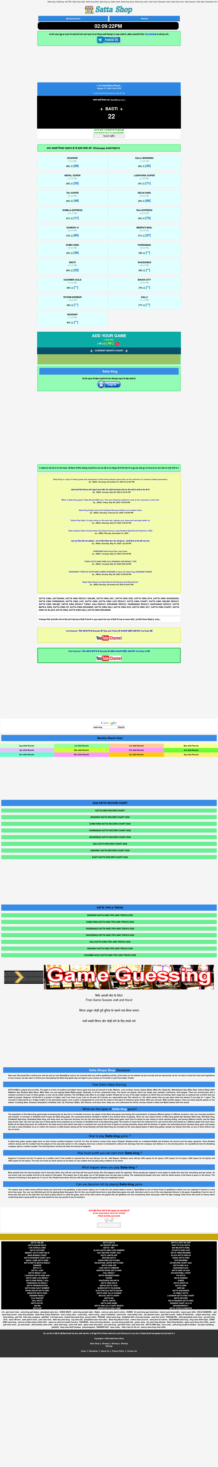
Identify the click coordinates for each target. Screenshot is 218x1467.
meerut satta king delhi (37, 1252)
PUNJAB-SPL (171, 1317)
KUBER (181, 1280)
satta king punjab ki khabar (184, 1324)
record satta (109, 1257)
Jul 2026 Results (81, 745)
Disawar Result (37, 1295)
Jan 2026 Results (191, 750)
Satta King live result (37, 1278)
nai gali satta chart (109, 1295)
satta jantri (109, 1300)
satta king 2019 (180, 1265)
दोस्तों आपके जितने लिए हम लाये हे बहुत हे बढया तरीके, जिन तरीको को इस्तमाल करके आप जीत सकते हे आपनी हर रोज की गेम (110, 490)
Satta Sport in (181, 1283)
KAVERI (109, 1278)
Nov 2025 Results (81, 754)
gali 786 (18, 1317)
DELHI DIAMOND (204, 1312)
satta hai (109, 1298)
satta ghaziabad (180, 1290)
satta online (37, 1242)
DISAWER (37, 1265)
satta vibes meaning (181, 1252)
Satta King (109, 371)
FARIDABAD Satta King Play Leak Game (110, 551)
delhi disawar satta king (180, 1300)
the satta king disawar (156, 1322)
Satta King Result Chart (119, 1319)
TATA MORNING (181, 1260)
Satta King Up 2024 (181, 1270)
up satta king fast (181, 1250)
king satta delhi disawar (70, 1327)
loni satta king (110, 1324)
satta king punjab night (83, 1312)
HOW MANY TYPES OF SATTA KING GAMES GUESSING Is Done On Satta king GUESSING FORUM (110, 572)
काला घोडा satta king (181, 1247)
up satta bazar (24, 1324)
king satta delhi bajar (199, 1319)
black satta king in (181, 1255)
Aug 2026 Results (26, 745)
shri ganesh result (151, 1314)
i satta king (82, 1314)
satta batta (109, 1242)
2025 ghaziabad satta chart (190, 1317)
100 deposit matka (109, 1245)
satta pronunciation (37, 1285)
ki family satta (180, 1293)
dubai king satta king (109, 1260)
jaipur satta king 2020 (93, 1324)
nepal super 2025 (188, 1312)
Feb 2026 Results (136, 750)
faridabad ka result (37, 1283)
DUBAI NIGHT (65, 1312)
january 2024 (90, 1317)
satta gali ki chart (29, 1319)
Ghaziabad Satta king (36, 1119)
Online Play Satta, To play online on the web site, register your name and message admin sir (110, 520)
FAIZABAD (83, 1322)
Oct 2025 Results (136, 754)
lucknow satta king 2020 (37, 1275)
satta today (115, 1327)
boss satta (166, 1324)
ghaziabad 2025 (180, 1268)
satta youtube (37, 1250)
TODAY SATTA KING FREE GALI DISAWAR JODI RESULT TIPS (110, 561)
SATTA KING (13, 1089)
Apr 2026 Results (26, 750)
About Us (105, 1351)
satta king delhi (109, 1283)
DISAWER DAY (103, 1327)
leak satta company (109, 1268)
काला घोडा (37, 1305)
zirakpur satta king (37, 1293)
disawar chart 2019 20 (181, 1303)
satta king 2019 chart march (108, 1305)
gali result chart (12, 1312)
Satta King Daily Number (37, 1288)
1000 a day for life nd (130, 1327)
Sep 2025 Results (191, 754)
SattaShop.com (66, 1075)
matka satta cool (109, 1285)
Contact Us (132, 1351)
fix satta (180, 1275)
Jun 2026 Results (136, 745)
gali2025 (55, 1327)
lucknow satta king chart (180, 1295)
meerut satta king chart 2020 (153, 1327)
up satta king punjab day (122, 1322)
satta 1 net (109, 1247)
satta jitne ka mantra (181, 1308)
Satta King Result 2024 (37, 1280)
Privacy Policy (118, 1351)
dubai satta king (113, 1317)
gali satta (37, 1300)
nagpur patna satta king (109, 1270)
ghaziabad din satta (109, 1280)
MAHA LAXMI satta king (37, 1260)
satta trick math (75, 1324)
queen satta (140, 1322)
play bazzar (37, 1298)
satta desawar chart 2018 (37, 1257)
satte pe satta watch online (113, 1312)
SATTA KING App (109, 1265)
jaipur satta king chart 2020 (196, 1322)
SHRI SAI (181, 1288)
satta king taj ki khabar (109, 1293)
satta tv (37, 1268)
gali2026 (45, 1317)
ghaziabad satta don (49, 1312)
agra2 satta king (180, 1257)
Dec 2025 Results (26, 754)
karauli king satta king (74, 1317)
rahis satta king (60, 1324)
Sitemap (105, 1343)
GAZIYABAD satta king (178, 1319)
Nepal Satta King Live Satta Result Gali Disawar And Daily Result (110, 582)
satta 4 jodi (37, 1270)
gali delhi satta (124, 1324)
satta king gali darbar (30, 1312)
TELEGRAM (150, 34)
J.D (2, 1312)
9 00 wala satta (56, 1317)
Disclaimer (93, 1351)
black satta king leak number (109, 1250)
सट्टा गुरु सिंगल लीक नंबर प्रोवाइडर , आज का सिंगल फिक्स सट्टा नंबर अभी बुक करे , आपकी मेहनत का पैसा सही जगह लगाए (110, 541)
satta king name (109, 1303)
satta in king (93, 1314)
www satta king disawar (100, 1322)
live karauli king (37, 1247)
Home (83, 1351)
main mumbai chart (37, 1255)
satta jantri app (109, 1255)
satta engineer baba (109, 1275)
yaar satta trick (44, 1319)
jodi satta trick (138, 1324)
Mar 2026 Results (81, 750)
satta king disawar (26, 1314)
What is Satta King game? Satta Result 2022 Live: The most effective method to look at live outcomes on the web (110, 500)
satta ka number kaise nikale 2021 (32, 1322)
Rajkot (97, 1312)
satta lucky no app (180, 1242)
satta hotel (37, 1303)
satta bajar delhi (37, 1245)
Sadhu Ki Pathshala (185, 1314)
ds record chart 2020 (181, 1263)
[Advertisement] (109, 64)
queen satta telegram (109, 1288)
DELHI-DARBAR (181, 1278)
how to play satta (181, 1245)
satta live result (158, 1317)
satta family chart (134, 1314)
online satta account (139, 1319)
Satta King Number (175, 1322)
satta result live (37, 1273)
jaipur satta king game (109, 1308)
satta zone (180, 1285)
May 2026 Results (191, 745)
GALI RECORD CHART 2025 (109, 1252)
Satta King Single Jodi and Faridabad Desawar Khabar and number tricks (110, 510)
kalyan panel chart (181, 1273)
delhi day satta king (61, 1319)
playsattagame (88, 1327)
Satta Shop (119, 1338)
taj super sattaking (206, 1324)
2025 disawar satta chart (41, 1324)
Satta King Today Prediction (47, 1314)
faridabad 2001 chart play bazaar (136, 1317)
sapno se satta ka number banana (63, 1322)
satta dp (37, 1308)
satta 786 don (15, 1319)
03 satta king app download (146, 1312)
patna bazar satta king (37, 1290)
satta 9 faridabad (108, 1314)
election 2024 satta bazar (109, 1290)
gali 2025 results (168, 1314)
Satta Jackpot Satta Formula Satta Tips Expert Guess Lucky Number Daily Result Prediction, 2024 (110, 531)
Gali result (109, 1273)
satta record (181, 1298)
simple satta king (203, 1314)
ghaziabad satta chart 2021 (95, 1319)
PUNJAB (101, 1317)
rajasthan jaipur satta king (108, 1263)
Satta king (64, 1078)
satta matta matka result (37, 1263)
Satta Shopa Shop (102, 1070)
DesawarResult (181, 1305)
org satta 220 (77, 1319)
